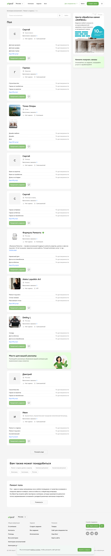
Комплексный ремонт (42, 468)
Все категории (13, 538)
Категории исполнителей (16, 542)
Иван (25, 412)
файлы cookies (35, 550)
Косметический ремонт (59, 468)
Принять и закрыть (84, 550)
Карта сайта (56, 538)
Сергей (26, 29)
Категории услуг (13, 545)
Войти (82, 3)
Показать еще (39, 452)
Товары (54, 526)
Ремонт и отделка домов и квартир (21, 468)
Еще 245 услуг (14, 303)
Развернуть (39, 502)
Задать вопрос (94, 526)
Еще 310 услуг (14, 142)
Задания (38, 3)
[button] (20, 3)
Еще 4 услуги (13, 437)
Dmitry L (27, 317)
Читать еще (13, 250)
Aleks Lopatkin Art (32, 279)
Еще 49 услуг (13, 92)
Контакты (11, 530)
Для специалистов (70, 3)
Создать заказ (93, 3)
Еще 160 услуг (14, 54)
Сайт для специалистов (59, 530)
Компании (31, 3)
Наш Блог (55, 534)
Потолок (34, 472)
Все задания (34, 530)
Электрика (14, 472)
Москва (18, 3)
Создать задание (35, 526)
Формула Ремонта (32, 232)
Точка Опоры (29, 106)
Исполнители (34, 534)
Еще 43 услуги (14, 265)
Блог (45, 3)
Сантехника (24, 472)
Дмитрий (27, 374)
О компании (12, 526)
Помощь (11, 534)
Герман (26, 68)
